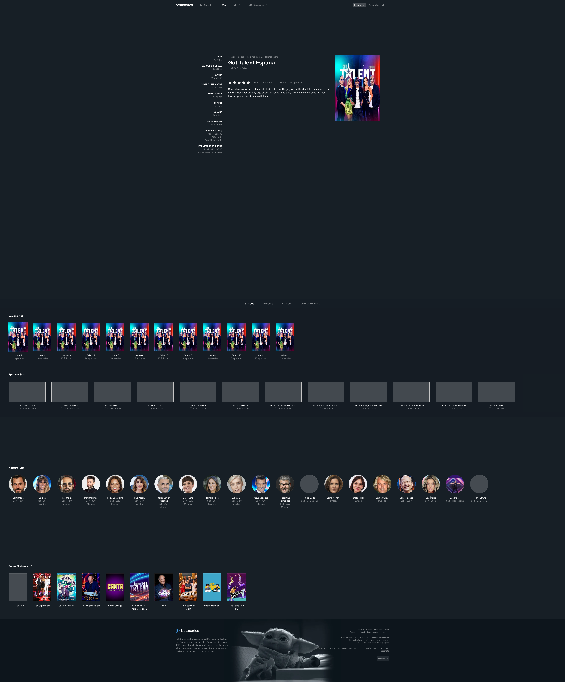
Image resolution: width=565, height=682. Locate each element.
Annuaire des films (381, 629)
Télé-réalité (252, 57)
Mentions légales (348, 637)
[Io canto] (163, 587)
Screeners (375, 640)
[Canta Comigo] (115, 587)
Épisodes (268, 303)
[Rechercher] (383, 5)
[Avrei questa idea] (212, 587)
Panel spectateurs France (378, 643)
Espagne (218, 59)
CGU (367, 637)
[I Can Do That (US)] (66, 587)
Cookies (360, 637)
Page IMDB (216, 137)
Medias (366, 640)
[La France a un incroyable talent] (139, 587)
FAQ (369, 632)
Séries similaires (310, 303)
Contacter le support (380, 632)
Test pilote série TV (358, 643)
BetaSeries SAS (355, 640)
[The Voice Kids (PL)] (236, 587)
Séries (241, 57)
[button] (18, 492)
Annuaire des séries (364, 629)
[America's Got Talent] (188, 587)
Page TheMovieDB (213, 140)
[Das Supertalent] (42, 587)
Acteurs (287, 303)
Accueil (231, 57)
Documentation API (358, 632)
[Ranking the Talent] (91, 587)
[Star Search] (18, 587)
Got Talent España (269, 57)
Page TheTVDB (215, 134)
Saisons (249, 303)
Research (385, 640)
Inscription (359, 5)
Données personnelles (380, 637)
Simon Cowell (215, 124)
